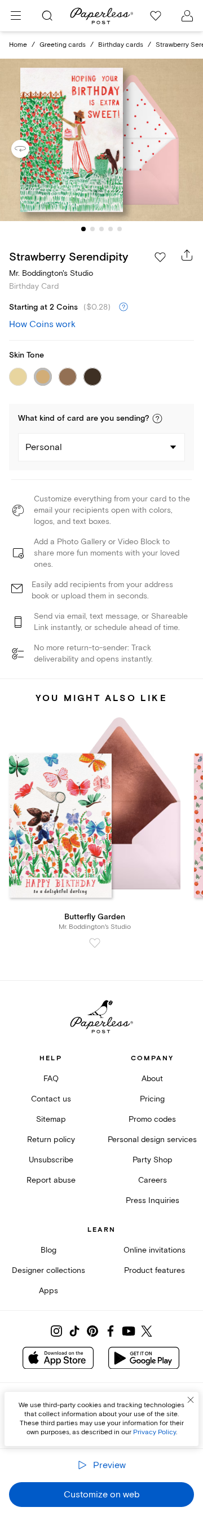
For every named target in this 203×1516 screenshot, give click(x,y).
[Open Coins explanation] (123, 307)
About (152, 1078)
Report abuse (51, 1180)
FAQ (51, 1078)
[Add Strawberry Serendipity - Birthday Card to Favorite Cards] (160, 257)
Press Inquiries (152, 1200)
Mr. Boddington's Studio (51, 273)
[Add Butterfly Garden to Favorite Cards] (95, 943)
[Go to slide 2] (92, 229)
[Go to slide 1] (83, 229)
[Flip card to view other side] (29, 149)
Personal (43, 447)
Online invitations (154, 1250)
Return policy (51, 1139)
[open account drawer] (187, 16)
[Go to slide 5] (119, 229)
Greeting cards (62, 45)
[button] (157, 418)
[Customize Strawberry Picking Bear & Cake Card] (101, 140)
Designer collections (48, 1270)
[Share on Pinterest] (92, 1331)
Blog (48, 1250)
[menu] (16, 16)
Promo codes (152, 1119)
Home (18, 45)
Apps (48, 1290)
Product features (154, 1270)
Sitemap (51, 1119)
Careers (152, 1180)
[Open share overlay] (187, 255)
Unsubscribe (51, 1160)
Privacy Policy (154, 1432)
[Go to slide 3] (101, 229)
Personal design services (152, 1139)
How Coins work (42, 324)
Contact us (51, 1099)
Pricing (152, 1099)
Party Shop (153, 1160)
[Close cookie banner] (190, 1400)
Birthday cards (120, 45)
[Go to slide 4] (110, 229)
